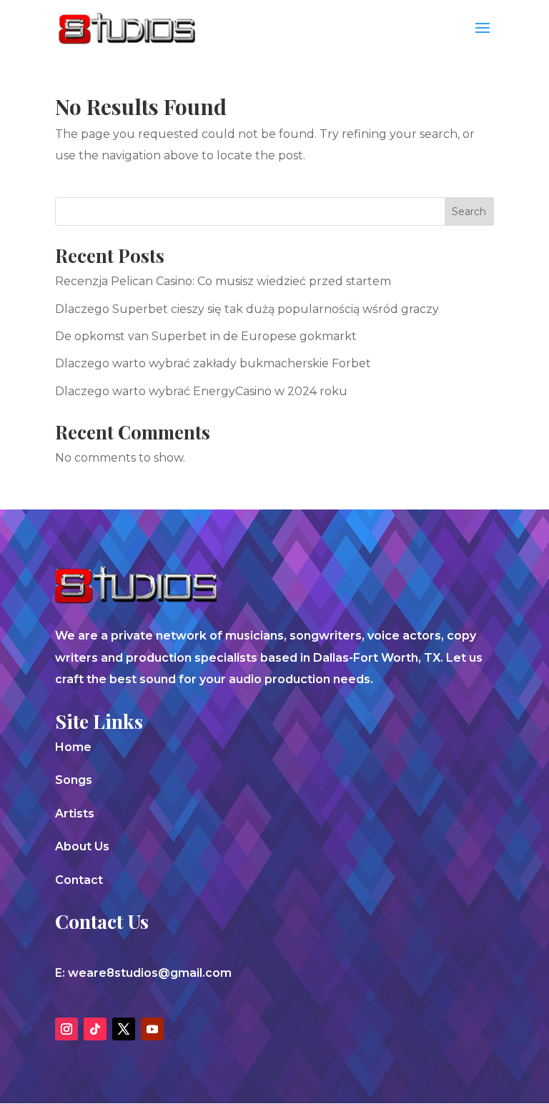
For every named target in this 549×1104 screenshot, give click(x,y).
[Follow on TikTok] (95, 1029)
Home (73, 747)
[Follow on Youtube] (152, 1029)
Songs (73, 780)
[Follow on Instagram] (66, 1029)
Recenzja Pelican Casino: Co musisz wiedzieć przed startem (223, 281)
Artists (74, 813)
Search (469, 211)
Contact (79, 880)
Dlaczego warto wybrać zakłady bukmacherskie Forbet (213, 363)
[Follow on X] (123, 1029)
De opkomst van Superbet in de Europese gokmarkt (206, 336)
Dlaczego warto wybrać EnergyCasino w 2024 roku (201, 391)
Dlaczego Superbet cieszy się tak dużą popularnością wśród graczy (247, 309)
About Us (82, 846)
